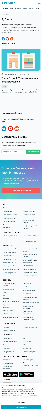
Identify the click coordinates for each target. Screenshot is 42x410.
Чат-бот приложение (30, 272)
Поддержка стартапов (30, 365)
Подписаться (33, 151)
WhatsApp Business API (11, 269)
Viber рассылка (8, 314)
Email (11, 8)
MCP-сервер (27, 348)
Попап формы (27, 283)
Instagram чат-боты (9, 252)
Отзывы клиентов (9, 330)
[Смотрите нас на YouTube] (7, 38)
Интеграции (27, 341)
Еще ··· (38, 8)
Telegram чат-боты (9, 262)
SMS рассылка (8, 310)
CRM (4, 292)
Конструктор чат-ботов (11, 249)
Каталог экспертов (29, 352)
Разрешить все (21, 407)
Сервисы (7, 280)
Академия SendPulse (10, 341)
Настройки (21, 402)
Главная (5, 8)
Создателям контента (30, 241)
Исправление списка (10, 215)
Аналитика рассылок (30, 208)
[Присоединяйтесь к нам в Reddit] (11, 38)
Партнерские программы (15, 356)
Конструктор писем (10, 218)
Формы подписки (9, 221)
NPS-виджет (27, 294)
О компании (9, 324)
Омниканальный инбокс (31, 303)
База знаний (7, 345)
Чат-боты (18, 8)
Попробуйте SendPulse (21, 190)
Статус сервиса (8, 352)
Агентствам (7, 360)
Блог (24, 338)
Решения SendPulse (12, 232)
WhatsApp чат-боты (10, 266)
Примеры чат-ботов (29, 276)
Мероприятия (7, 338)
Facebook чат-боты (9, 259)
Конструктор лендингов (11, 301)
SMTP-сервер (7, 211)
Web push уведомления (11, 317)
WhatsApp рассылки (10, 273)
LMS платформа (8, 289)
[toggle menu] (39, 3)
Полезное (7, 335)
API (24, 345)
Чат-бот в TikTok (8, 256)
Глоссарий (6, 348)
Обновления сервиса (30, 327)
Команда (6, 327)
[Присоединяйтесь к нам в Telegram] (3, 38)
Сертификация (8, 363)
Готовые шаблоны (29, 211)
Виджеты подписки (29, 269)
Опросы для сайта (29, 290)
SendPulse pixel (28, 287)
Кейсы (25, 8)
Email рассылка (8, 208)
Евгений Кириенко (10, 74)
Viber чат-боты (28, 266)
